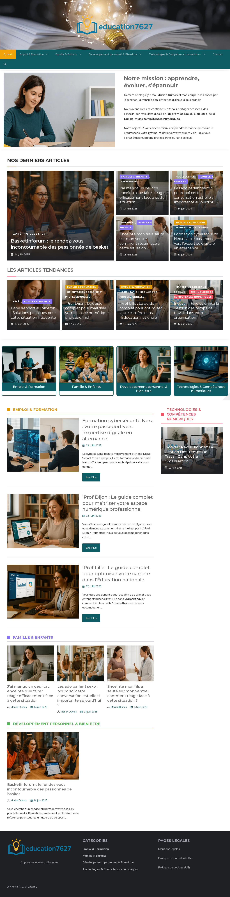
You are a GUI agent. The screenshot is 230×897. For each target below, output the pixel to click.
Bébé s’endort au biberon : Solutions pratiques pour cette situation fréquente (33, 313)
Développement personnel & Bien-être (113, 54)
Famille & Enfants (66, 54)
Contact (218, 54)
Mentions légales (169, 849)
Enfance (127, 222)
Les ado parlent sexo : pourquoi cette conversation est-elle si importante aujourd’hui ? (79, 695)
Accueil (8, 54)
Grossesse (128, 181)
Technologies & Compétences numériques (175, 54)
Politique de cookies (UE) (174, 867)
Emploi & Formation (31, 54)
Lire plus (91, 477)
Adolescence (185, 176)
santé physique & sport (30, 233)
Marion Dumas (19, 706)
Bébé (16, 301)
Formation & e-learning (193, 227)
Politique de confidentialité (175, 858)
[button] (5, 64)
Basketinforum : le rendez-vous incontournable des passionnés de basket (60, 244)
